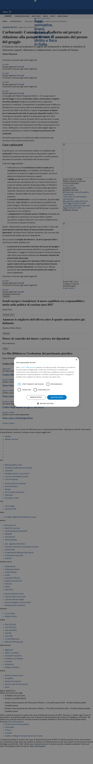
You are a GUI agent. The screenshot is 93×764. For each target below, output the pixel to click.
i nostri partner (27, 367)
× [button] (76, 360)
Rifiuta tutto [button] (36, 397)
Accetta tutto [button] (57, 397)
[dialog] (46, 382)
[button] (46, 403)
